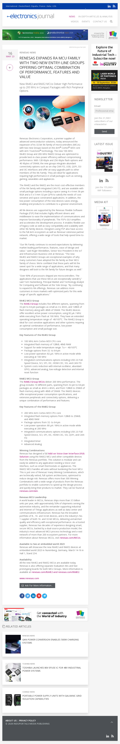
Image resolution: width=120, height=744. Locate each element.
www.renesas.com (29, 578)
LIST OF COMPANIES (16, 726)
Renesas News (28, 52)
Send (104, 131)
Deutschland (24, 6)
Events (86, 21)
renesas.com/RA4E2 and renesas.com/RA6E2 (55, 572)
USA (54, 6)
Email (97, 106)
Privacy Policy (27, 720)
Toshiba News (28, 664)
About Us (11, 720)
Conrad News (28, 692)
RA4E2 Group (31, 303)
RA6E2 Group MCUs (34, 381)
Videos (75, 21)
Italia (49, 6)
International (11, 6)
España (34, 6)
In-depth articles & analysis (95, 16)
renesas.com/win (29, 490)
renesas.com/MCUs (70, 537)
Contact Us (100, 21)
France (42, 6)
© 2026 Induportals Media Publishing (27, 723)
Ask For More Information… (38, 585)
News (72, 16)
